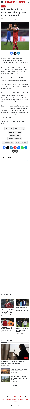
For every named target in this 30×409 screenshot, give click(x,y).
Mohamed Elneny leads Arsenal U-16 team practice (22, 330)
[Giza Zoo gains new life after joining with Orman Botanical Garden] (5, 379)
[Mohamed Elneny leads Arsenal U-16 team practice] (22, 322)
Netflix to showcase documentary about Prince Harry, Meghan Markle (22, 310)
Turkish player (21, 142)
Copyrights (21, 399)
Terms (15, 401)
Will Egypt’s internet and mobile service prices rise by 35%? (12, 362)
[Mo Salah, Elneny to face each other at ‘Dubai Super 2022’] (7, 322)
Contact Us (14, 399)
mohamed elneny (15, 132)
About (3, 399)
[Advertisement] (15, 227)
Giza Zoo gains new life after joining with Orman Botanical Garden (19, 378)
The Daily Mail (9, 142)
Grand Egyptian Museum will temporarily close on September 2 (19, 370)
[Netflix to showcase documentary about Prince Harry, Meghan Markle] (22, 302)
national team (15, 135)
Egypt (3, 6)
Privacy (26, 399)
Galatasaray (20, 129)
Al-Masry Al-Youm (7, 19)
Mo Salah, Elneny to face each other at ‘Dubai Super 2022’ (6, 328)
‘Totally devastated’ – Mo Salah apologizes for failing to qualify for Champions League (7, 312)
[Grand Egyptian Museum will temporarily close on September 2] (5, 371)
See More (15, 385)
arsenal (9, 129)
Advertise (8, 399)
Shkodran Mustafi (15, 139)
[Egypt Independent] (15, 2)
